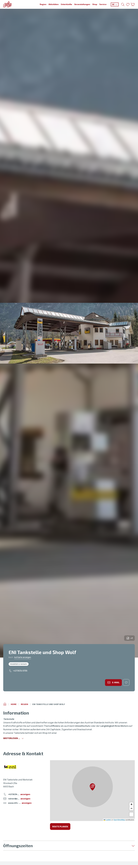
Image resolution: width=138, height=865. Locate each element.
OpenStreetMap (119, 820)
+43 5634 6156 (20, 670)
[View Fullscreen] (131, 814)
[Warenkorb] (132, 4)
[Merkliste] (128, 4)
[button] (92, 787)
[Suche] (123, 4)
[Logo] (7, 4)
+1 (132, 638)
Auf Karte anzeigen (22, 657)
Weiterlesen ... (11, 738)
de (113, 4)
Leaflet (108, 820)
